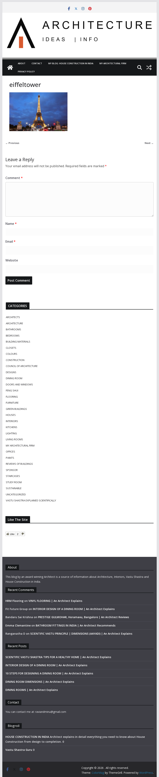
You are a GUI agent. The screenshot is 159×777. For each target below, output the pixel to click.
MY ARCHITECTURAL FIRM (112, 63)
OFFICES (10, 451)
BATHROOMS (13, 329)
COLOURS (11, 354)
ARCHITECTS (13, 317)
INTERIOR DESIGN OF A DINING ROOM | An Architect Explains (74, 609)
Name (11, 224)
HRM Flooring (14, 601)
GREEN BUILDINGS (16, 409)
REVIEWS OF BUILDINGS (19, 464)
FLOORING (12, 396)
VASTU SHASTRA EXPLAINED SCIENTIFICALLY (31, 500)
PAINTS (10, 457)
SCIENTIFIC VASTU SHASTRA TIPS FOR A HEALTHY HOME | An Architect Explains (58, 657)
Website (11, 260)
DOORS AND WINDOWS (19, 384)
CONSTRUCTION (15, 360)
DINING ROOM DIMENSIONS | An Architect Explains (39, 682)
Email (10, 241)
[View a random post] (149, 67)
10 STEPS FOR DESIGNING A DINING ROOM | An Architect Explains (49, 673)
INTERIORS (12, 421)
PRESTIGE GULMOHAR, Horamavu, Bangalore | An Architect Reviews (83, 617)
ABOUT (21, 63)
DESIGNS (11, 372)
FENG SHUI (12, 390)
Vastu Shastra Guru (18, 750)
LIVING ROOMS (14, 439)
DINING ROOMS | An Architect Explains (31, 690)
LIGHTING (11, 433)
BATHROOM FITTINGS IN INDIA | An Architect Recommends (75, 625)
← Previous (12, 143)
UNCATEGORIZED (16, 494)
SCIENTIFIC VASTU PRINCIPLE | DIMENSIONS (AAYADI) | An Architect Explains (81, 633)
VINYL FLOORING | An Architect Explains (55, 601)
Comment (14, 178)
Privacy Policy (26, 71)
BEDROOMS (13, 335)
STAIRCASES (13, 476)
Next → (149, 143)
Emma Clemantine (18, 625)
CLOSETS (11, 348)
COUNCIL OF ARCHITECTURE (22, 366)
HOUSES (11, 415)
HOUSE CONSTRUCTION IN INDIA (27, 737)
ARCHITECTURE (14, 323)
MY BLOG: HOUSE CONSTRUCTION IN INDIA (70, 63)
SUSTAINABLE (14, 488)
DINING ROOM (14, 378)
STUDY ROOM (14, 482)
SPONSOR (12, 470)
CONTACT (37, 63)
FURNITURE (12, 402)
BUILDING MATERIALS (18, 341)
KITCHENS (11, 427)
